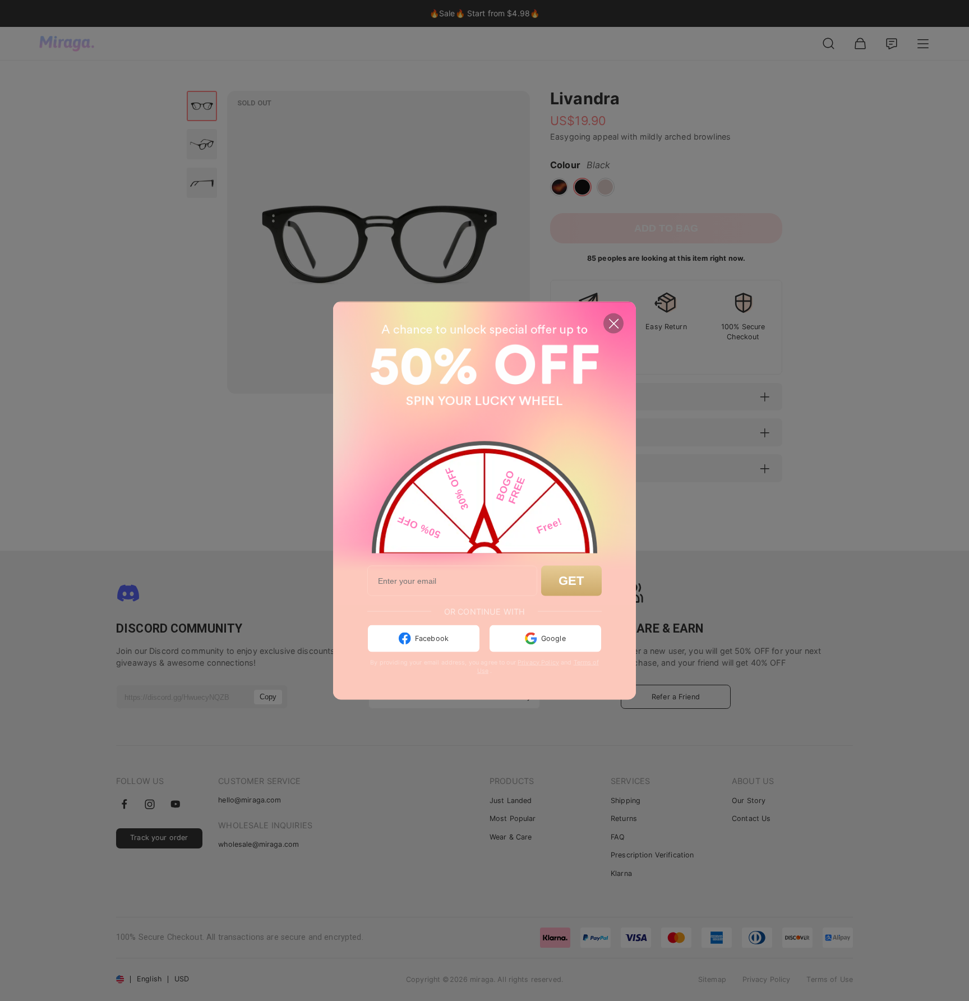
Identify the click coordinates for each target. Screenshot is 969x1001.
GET (571, 581)
